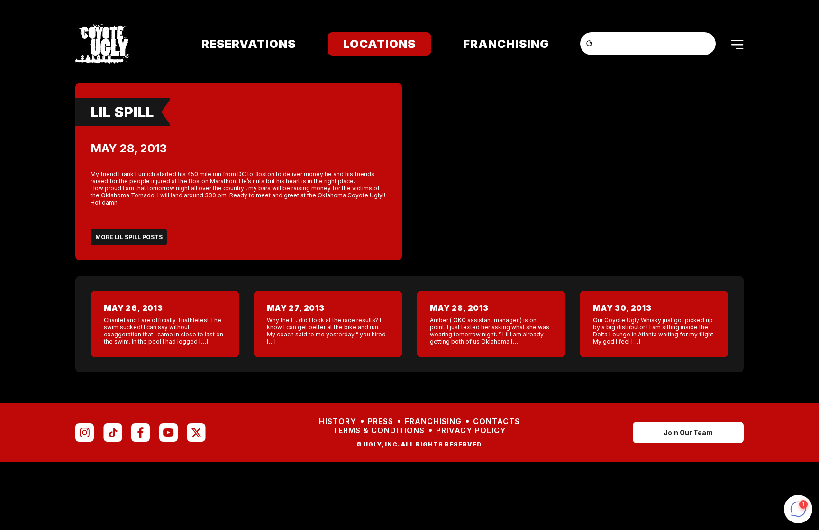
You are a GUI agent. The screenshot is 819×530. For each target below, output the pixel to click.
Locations (379, 44)
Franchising (506, 44)
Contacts (496, 421)
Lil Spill (122, 112)
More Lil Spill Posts (129, 237)
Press (380, 421)
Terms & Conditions (379, 430)
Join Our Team (688, 432)
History (337, 421)
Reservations (248, 44)
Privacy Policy (471, 430)
